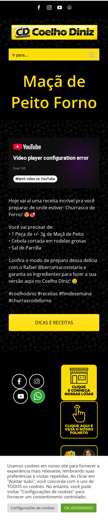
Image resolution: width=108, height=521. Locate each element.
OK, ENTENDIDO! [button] (78, 507)
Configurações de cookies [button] (32, 507)
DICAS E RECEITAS (54, 322)
